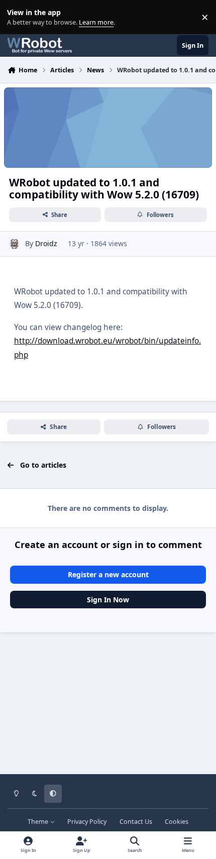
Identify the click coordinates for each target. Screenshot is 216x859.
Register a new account (108, 574)
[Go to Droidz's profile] (14, 244)
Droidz (46, 243)
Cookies (176, 821)
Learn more (19, 17)
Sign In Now (108, 599)
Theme (39, 821)
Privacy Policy (86, 821)
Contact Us (136, 821)
